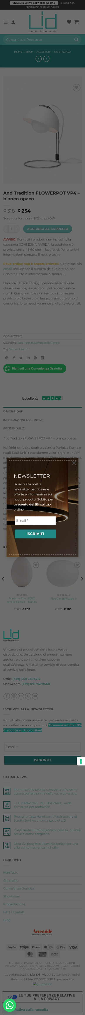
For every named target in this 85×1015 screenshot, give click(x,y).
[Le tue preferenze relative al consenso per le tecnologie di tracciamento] (81, 761)
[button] (9, 1005)
